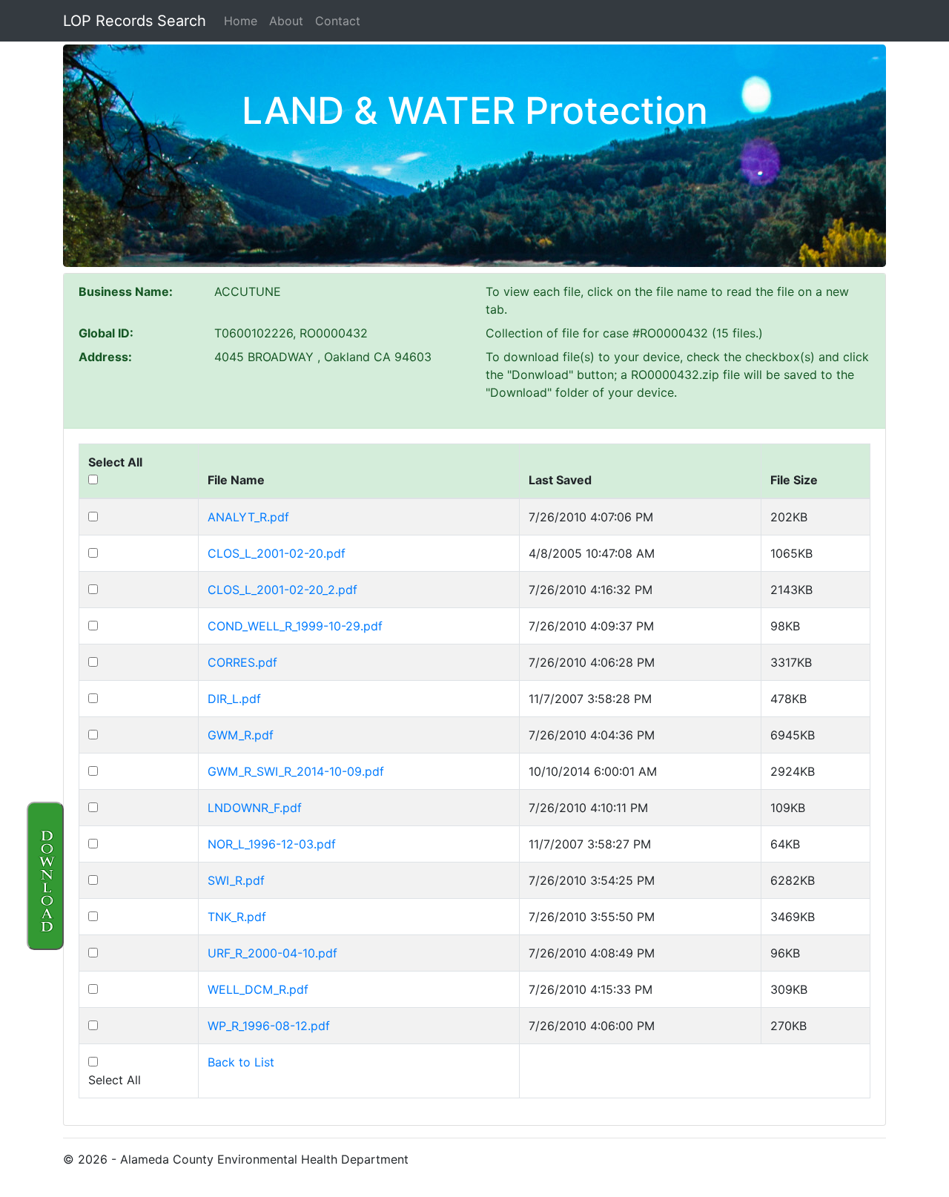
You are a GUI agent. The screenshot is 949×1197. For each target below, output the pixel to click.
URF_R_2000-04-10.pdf (272, 953)
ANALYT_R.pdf (248, 517)
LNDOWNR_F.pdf (255, 807)
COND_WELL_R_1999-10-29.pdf (295, 626)
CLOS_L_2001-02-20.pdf (276, 553)
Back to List (241, 1062)
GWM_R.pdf (241, 735)
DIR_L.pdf (234, 698)
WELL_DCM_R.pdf (258, 989)
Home (240, 20)
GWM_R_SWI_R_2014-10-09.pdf (296, 771)
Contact (337, 20)
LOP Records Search (134, 21)
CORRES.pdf (242, 662)
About (286, 20)
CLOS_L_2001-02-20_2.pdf (282, 589)
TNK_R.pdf (237, 916)
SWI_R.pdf (236, 880)
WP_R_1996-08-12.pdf (269, 1025)
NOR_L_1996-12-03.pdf (272, 844)
